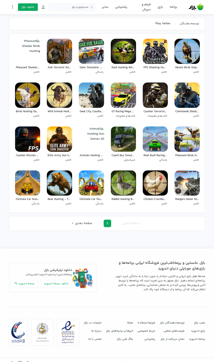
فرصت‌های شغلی (174, 331)
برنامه (173, 7)
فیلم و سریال (146, 7)
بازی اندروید (198, 331)
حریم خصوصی (146, 331)
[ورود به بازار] (43, 7)
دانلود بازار (28, 7)
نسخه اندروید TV (24, 283)
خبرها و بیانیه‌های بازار (119, 331)
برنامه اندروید (197, 339)
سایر (105, 7)
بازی (160, 7)
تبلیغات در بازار (93, 323)
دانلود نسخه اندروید (56, 283)
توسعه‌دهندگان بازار (172, 323)
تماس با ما (95, 339)
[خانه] (196, 7)
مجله (130, 323)
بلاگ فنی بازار (125, 339)
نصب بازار (199, 323)
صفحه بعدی (83, 223)
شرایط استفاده (146, 323)
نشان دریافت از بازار (172, 339)
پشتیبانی (121, 7)
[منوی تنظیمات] (12, 7)
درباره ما (96, 331)
